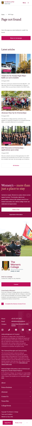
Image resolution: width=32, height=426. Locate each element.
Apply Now (8, 422)
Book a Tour (18, 422)
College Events (6, 406)
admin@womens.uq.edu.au (18, 321)
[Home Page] (7, 3)
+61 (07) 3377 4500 (16, 318)
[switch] (26, 2)
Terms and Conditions (7, 414)
